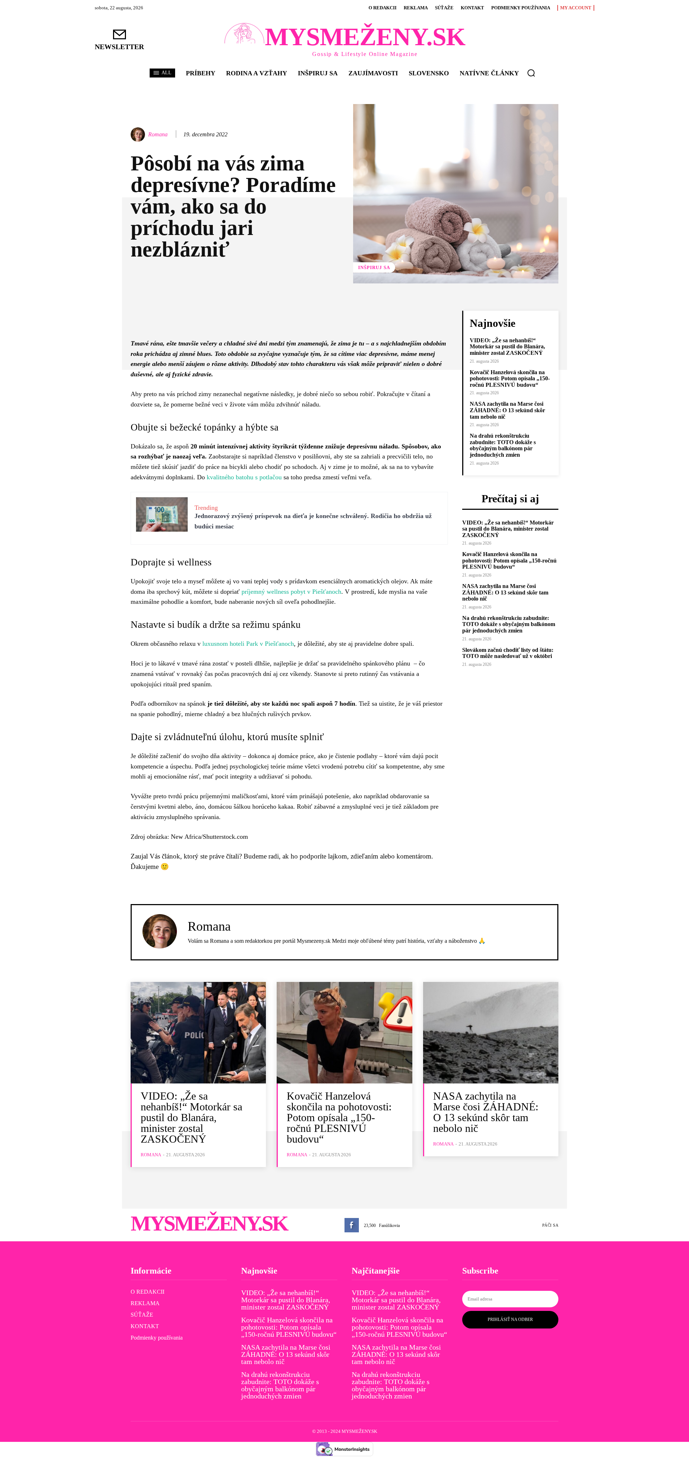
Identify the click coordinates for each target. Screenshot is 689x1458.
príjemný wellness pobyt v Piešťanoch (291, 591)
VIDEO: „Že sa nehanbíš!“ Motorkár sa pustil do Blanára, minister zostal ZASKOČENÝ (507, 346)
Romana (158, 134)
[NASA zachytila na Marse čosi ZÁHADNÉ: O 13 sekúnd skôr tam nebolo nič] (490, 1032)
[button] (531, 72)
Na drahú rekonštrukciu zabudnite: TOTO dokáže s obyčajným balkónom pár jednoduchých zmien (503, 445)
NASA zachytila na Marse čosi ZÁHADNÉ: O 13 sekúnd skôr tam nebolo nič (507, 410)
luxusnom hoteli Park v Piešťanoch (248, 643)
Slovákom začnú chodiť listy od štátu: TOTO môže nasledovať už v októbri (507, 653)
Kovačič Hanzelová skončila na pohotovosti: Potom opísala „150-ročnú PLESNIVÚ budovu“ (510, 378)
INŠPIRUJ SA (374, 267)
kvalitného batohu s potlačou (244, 477)
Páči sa (550, 1225)
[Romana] (139, 134)
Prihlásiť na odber (510, 1319)
